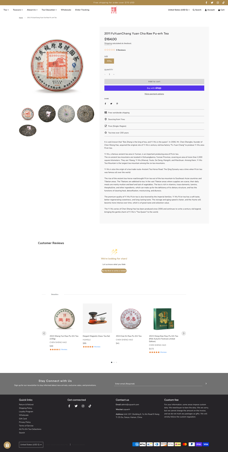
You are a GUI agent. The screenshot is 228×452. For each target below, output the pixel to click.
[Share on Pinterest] (117, 103)
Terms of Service (26, 425)
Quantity (108, 69)
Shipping (108, 43)
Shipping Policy (25, 408)
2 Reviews (63, 349)
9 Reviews (96, 347)
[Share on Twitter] (111, 103)
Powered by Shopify (78, 445)
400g (109, 61)
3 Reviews (163, 352)
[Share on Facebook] (105, 103)
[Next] (183, 333)
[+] (113, 74)
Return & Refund (26, 404)
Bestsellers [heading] (54, 294)
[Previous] (44, 333)
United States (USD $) (178, 10)
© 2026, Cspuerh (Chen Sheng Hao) (56, 445)
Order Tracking (82, 10)
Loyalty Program (26, 411)
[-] (105, 74)
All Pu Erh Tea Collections (30, 429)
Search (22, 432)
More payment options (154, 94)
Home (21, 18)
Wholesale (66, 10)
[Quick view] (76, 330)
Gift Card (23, 418)
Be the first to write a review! (114, 271)
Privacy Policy (25, 422)
